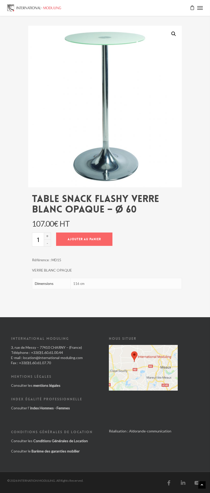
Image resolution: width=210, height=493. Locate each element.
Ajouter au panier (84, 239)
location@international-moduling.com (53, 357)
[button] (173, 33)
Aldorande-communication (150, 431)
